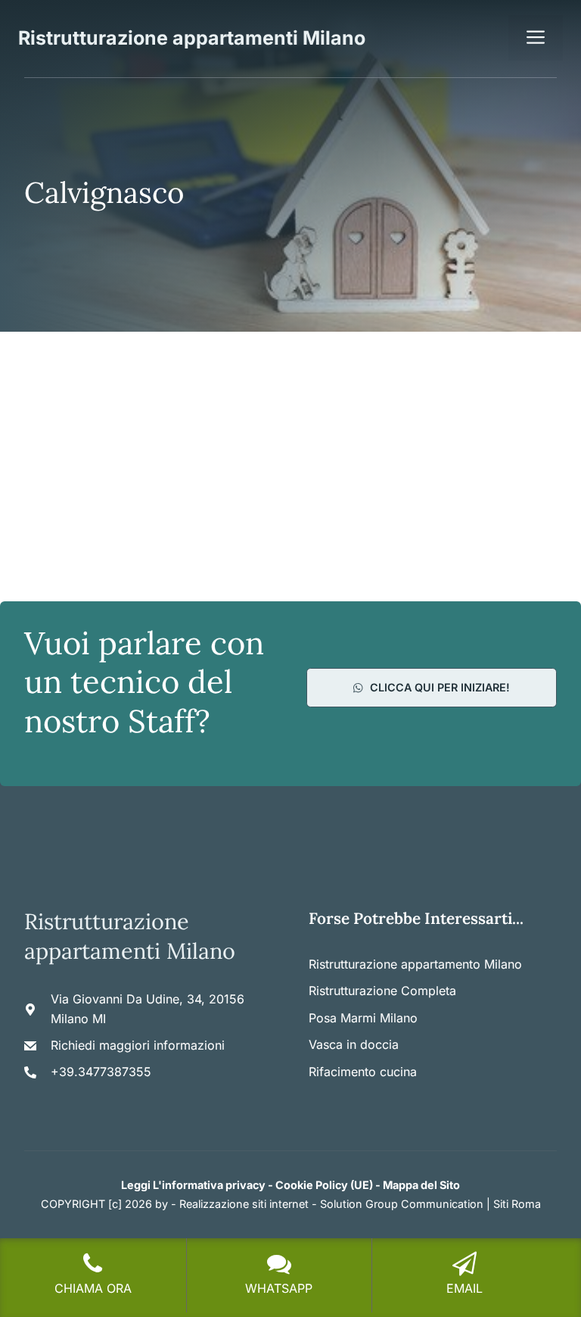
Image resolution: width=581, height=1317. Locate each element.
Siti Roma (517, 1203)
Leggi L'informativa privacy (193, 1184)
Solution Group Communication (401, 1203)
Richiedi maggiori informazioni (138, 1045)
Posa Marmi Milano (363, 1017)
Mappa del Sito (421, 1184)
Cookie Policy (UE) (324, 1184)
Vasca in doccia (354, 1044)
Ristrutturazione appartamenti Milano (191, 38)
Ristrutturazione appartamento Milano (415, 964)
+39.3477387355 (101, 1071)
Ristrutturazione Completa (382, 990)
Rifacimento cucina (363, 1071)
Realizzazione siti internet (244, 1203)
